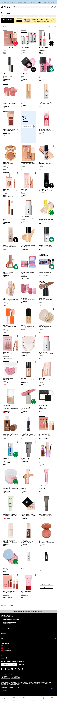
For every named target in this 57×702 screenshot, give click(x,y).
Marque (35, 15)
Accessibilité (28, 688)
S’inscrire (21, 664)
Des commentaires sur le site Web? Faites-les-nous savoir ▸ (28, 611)
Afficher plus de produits (46, 587)
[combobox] (31, 7)
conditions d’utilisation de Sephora (18, 688)
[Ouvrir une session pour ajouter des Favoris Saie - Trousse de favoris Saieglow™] (53, 254)
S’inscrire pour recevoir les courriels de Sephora (12, 661)
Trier (5, 15)
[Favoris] (51, 7)
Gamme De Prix (28, 15)
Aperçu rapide (10, 45)
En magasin (12, 15)
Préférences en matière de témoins (43, 688)
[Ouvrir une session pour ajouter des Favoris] (53, 31)
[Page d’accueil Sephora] (6, 7)
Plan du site (34, 688)
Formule (40, 15)
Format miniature (4, 10)
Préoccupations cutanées (50, 15)
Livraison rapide (20, 15)
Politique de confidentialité (6, 688)
